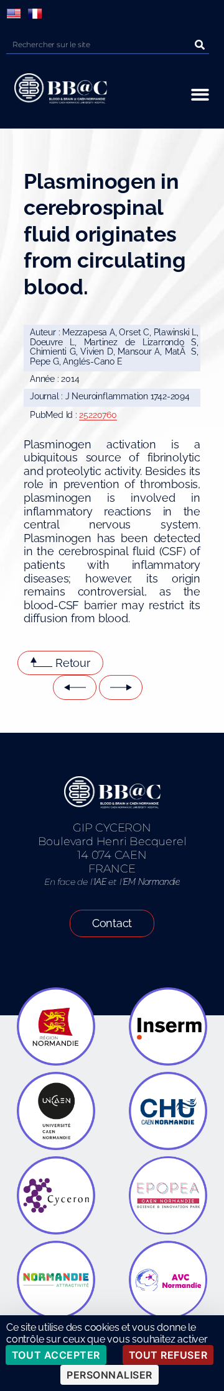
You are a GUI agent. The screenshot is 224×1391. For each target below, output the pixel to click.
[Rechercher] (199, 44)
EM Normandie (151, 882)
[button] (200, 94)
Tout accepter (56, 1355)
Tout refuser (168, 1355)
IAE (100, 882)
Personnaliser (109, 1375)
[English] (13, 13)
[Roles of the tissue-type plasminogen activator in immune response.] (120, 687)
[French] (34, 13)
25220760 (97, 415)
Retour (72, 662)
